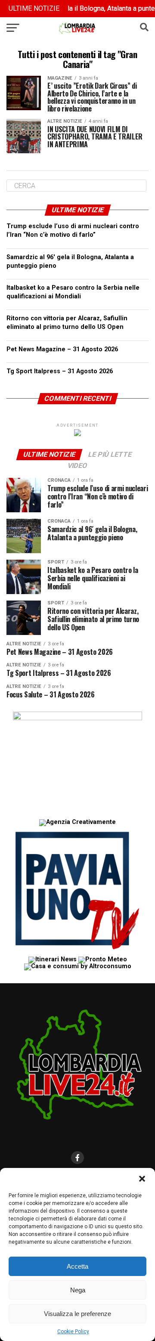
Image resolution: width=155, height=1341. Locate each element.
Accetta (77, 1266)
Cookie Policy (73, 1332)
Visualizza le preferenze (77, 1313)
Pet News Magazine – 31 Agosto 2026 (62, 349)
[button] (142, 1178)
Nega (77, 1290)
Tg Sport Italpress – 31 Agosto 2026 (59, 371)
